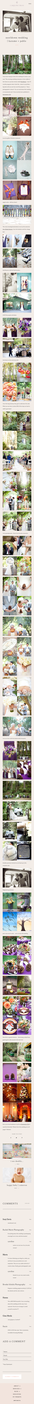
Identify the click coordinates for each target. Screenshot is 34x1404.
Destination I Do (7, 94)
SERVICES (16, 1389)
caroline (11, 1241)
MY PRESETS (17, 1397)
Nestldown (23, 82)
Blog (17, 45)
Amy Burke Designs (7, 229)
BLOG (16, 1391)
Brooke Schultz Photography (14, 1284)
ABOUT (16, 1386)
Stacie (5, 1326)
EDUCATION (17, 1394)
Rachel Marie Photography (13, 1229)
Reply (30, 1219)
